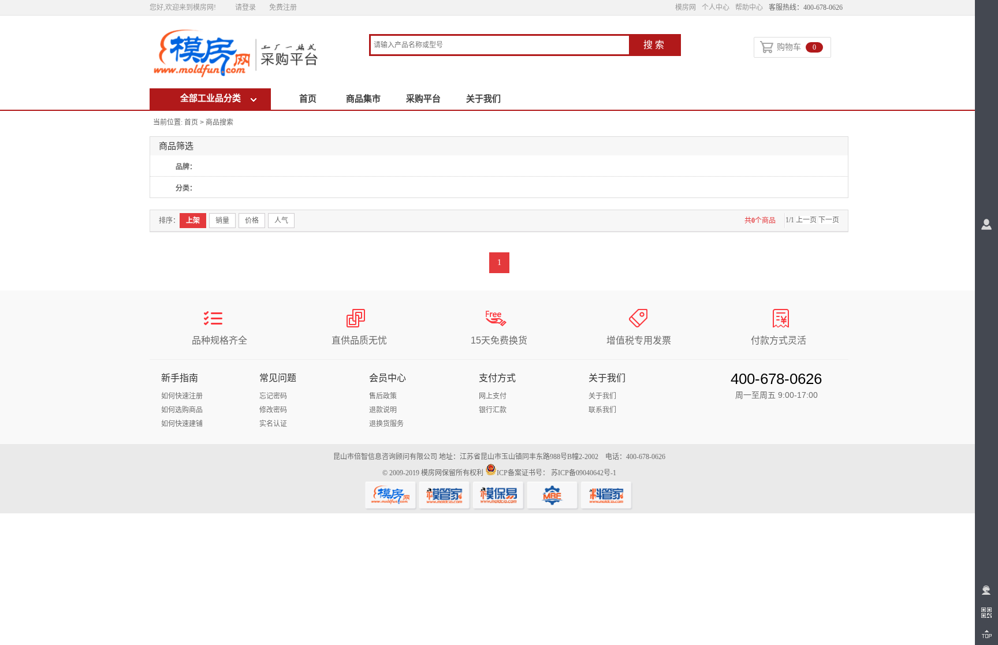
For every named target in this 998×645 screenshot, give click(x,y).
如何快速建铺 (182, 424)
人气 (281, 221)
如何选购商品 (182, 410)
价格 (252, 221)
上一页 (806, 220)
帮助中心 (749, 7)
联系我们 (602, 410)
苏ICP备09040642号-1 (583, 473)
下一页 (828, 220)
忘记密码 (273, 396)
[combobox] (500, 46)
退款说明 (383, 410)
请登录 (245, 7)
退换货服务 (386, 424)
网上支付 (493, 396)
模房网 (685, 7)
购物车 (796, 47)
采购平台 (423, 98)
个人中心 (715, 7)
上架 (193, 221)
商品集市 (363, 98)
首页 (307, 98)
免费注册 (283, 7)
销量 (222, 221)
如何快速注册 (182, 396)
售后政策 (383, 396)
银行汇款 (493, 410)
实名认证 (273, 424)
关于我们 (483, 98)
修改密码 (273, 410)
